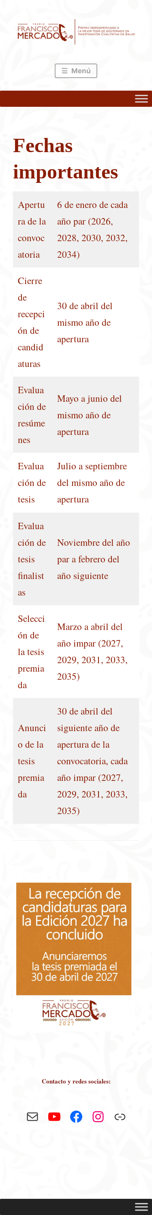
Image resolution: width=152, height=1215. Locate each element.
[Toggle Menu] (141, 99)
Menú (80, 71)
